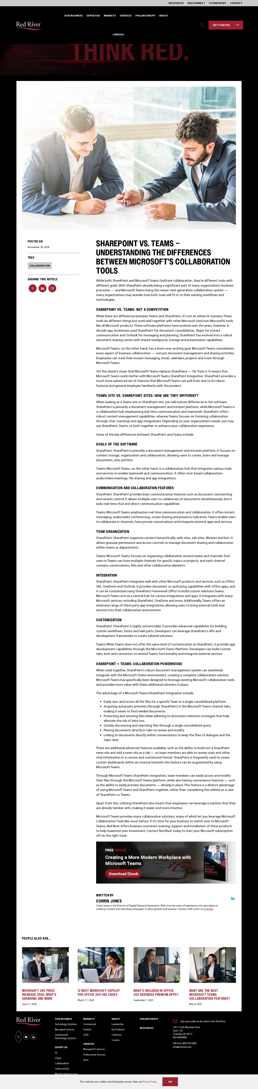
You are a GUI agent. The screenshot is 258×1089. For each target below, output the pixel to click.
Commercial (89, 1024)
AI (56, 1052)
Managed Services (64, 1029)
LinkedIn (208, 909)
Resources (147, 1027)
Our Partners (118, 1029)
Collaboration (62, 1063)
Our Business (63, 1018)
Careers (116, 1040)
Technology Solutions (66, 1024)
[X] (33, 288)
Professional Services (94, 1054)
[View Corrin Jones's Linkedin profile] (232, 898)
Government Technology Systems (65, 1036)
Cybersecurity (62, 1068)
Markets (89, 1018)
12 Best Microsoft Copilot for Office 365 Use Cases (99, 993)
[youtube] (26, 1037)
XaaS (86, 1059)
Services (88, 1043)
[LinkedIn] (42, 288)
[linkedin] (33, 1037)
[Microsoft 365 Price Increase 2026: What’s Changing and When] (45, 949)
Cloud (58, 1057)
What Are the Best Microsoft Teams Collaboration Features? (209, 994)
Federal (87, 1029)
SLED (85, 1034)
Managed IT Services (94, 1049)
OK (170, 1081)
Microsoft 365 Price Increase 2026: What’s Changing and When (39, 994)
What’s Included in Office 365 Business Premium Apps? (156, 993)
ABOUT (116, 1018)
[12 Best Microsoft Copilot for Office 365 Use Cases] (101, 949)
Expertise (61, 1047)
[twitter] (18, 1036)
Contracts (117, 1034)
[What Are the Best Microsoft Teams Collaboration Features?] (212, 949)
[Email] (52, 288)
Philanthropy (149, 1018)
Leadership (117, 1024)
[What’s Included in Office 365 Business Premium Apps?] (157, 949)
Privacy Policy (150, 1081)
